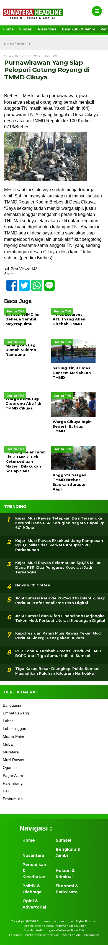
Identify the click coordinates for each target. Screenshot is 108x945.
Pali (6, 791)
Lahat (8, 721)
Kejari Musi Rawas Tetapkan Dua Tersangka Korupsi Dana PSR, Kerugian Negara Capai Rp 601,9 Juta (59, 523)
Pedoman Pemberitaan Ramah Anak (35, 935)
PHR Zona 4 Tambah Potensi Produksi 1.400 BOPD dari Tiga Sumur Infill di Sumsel (58, 653)
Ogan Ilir (10, 767)
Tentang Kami (44, 926)
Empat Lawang (16, 713)
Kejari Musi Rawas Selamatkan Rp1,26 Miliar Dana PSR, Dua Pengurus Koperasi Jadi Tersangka (58, 567)
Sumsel (25, 29)
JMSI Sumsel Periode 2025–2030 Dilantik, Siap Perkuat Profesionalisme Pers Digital (60, 600)
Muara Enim (13, 736)
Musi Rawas (13, 760)
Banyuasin (12, 705)
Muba (8, 744)
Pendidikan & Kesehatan (34, 870)
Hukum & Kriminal (65, 873)
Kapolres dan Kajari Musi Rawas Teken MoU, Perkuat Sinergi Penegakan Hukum (58, 635)
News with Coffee (32, 585)
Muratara (11, 752)
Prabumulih (13, 799)
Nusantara (47, 29)
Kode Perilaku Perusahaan (80, 935)
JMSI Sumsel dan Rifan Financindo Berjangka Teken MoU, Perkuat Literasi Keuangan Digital (60, 618)
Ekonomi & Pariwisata (67, 888)
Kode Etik (77, 930)
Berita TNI (24, 43)
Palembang (13, 783)
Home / (10, 43)
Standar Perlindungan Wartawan (47, 930)
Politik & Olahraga (32, 888)
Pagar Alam (13, 775)
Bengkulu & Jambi (78, 29)
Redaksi (27, 926)
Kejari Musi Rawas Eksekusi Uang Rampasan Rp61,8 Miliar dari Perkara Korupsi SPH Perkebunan (59, 545)
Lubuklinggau (14, 728)
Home (8, 29)
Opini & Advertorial (34, 903)
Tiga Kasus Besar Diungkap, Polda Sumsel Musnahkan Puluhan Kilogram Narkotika (57, 670)
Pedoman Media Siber (70, 926)
